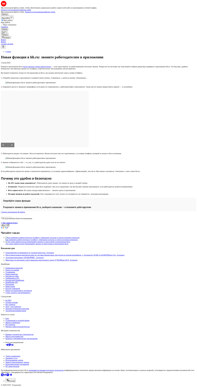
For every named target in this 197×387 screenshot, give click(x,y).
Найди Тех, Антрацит (116, 255)
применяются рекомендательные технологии (46, 370)
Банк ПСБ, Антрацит (69, 260)
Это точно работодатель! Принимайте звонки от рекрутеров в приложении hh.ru (36, 244)
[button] (3, 40)
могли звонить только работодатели (37, 67)
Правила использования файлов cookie (40, 12)
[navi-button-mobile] (3, 47)
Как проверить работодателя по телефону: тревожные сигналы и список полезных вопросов (41, 240)
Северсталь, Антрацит (45, 253)
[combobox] (10, 380)
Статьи (8, 52)
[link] (5, 34)
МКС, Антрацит (37, 258)
